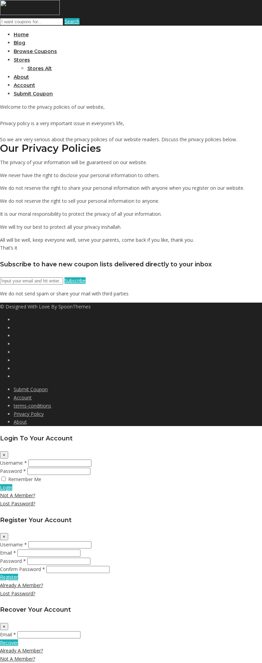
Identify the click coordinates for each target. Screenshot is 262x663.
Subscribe (75, 280)
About (21, 77)
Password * (13, 471)
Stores (22, 60)
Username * (13, 463)
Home (21, 34)
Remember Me (24, 479)
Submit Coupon (33, 94)
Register (9, 577)
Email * (8, 552)
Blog (19, 43)
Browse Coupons (35, 51)
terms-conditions (32, 405)
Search (71, 21)
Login (6, 487)
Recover (9, 642)
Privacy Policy (29, 414)
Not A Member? (17, 495)
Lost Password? (17, 503)
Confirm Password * (22, 569)
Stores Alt (39, 68)
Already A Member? (21, 585)
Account (24, 85)
